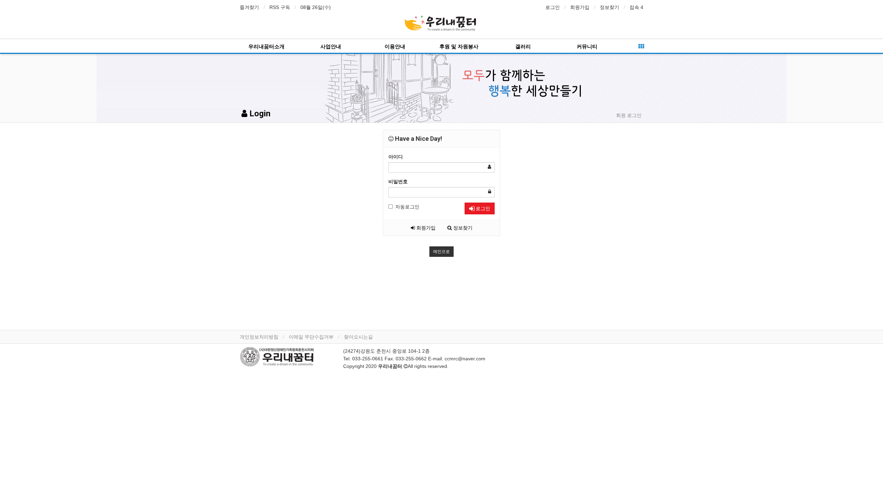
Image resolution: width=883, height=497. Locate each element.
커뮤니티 (587, 46)
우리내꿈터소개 (266, 46)
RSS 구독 (279, 7)
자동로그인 (407, 206)
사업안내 (330, 46)
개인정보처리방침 (259, 337)
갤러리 (523, 46)
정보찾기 (609, 7)
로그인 (552, 7)
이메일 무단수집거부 (311, 337)
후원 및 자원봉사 (458, 46)
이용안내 (395, 46)
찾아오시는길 (358, 337)
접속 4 (636, 7)
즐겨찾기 (249, 7)
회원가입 (579, 7)
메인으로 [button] (441, 251)
